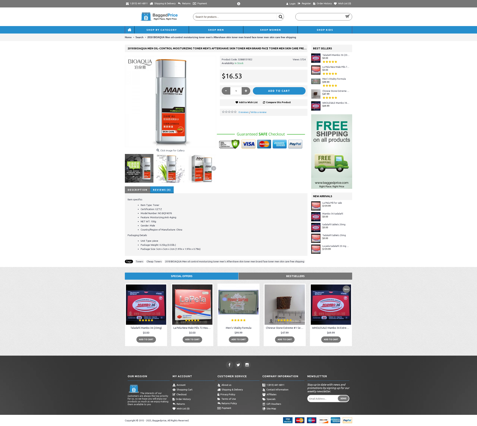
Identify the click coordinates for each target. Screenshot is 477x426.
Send (343, 398)
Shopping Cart (184, 389)
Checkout (181, 394)
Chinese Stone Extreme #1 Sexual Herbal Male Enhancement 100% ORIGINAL (335, 91)
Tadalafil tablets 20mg (334, 235)
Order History (183, 399)
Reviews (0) (162, 190)
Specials (271, 399)
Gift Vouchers (273, 404)
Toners (139, 261)
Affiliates (272, 394)
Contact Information (277, 389)
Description (137, 190)
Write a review (258, 112)
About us (226, 385)
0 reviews (243, 112)
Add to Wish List (248, 102)
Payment (226, 408)
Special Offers (181, 276)
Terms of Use (228, 399)
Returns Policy (229, 403)
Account (181, 385)
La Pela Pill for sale (332, 203)
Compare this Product (278, 102)
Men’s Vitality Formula (334, 79)
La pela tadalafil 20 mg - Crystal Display (335, 246)
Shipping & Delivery (232, 389)
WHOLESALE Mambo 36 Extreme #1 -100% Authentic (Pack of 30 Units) (335, 103)
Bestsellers (295, 276)
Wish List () (183, 408)
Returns (181, 404)
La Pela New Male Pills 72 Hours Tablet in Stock (335, 67)
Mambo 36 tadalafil (332, 213)
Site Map (271, 408)
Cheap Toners (154, 261)
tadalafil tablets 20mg (333, 224)
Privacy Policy (227, 394)
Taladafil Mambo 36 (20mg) (335, 55)
